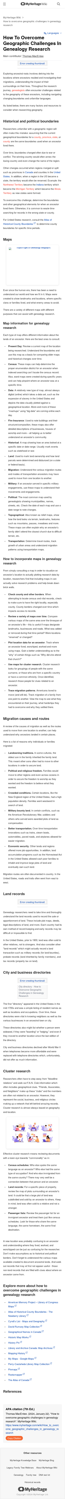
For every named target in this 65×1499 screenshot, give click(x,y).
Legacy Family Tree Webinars (20, 1467)
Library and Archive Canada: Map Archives (30, 1348)
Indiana (40, 184)
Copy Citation (14, 1438)
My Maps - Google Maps (21, 1358)
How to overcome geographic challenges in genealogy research (32, 23)
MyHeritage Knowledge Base (23, 1460)
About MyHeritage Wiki (46, 1467)
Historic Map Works (18, 1337)
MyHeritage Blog (46, 1460)
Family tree (31, 1474)
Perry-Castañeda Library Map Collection (29, 1364)
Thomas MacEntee (33, 56)
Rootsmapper (15, 1374)
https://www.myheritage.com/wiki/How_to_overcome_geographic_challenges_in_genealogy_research (32, 1429)
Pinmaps (12, 1369)
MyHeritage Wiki (12, 17)
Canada (29, 172)
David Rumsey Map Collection (24, 1326)
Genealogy (19, 1474)
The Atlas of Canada (18, 1380)
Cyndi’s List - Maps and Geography (26, 1321)
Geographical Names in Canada (24, 1331)
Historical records (33, 1482)
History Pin (14, 1342)
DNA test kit (44, 1474)
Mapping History (16, 1353)
